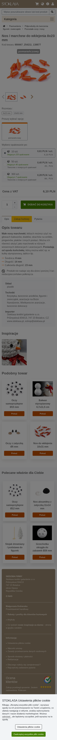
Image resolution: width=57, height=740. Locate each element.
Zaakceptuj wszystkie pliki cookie (28, 734)
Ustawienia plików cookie (28, 727)
